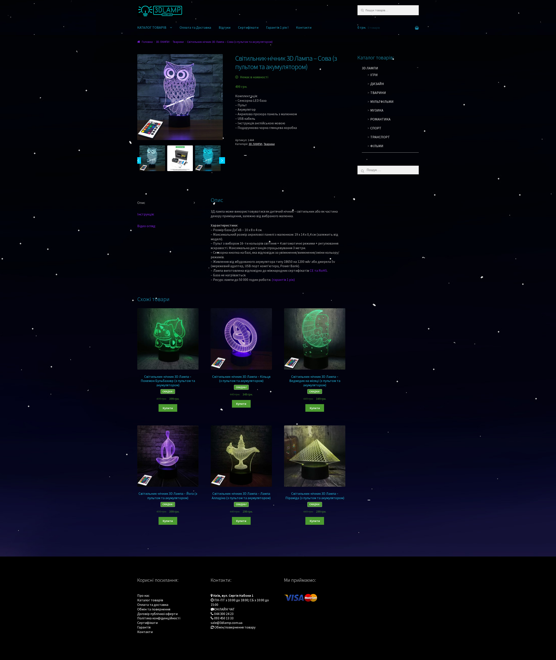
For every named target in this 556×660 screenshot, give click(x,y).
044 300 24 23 (223, 614)
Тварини (178, 42)
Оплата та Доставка (195, 27)
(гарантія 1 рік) (283, 279)
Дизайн (377, 84)
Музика (376, 110)
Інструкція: (145, 214)
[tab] (168, 203)
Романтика (380, 119)
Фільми (376, 146)
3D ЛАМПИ (162, 42)
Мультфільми (382, 101)
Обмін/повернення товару (234, 627)
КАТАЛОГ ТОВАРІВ (151, 27)
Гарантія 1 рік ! (277, 27)
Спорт (375, 128)
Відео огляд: (146, 226)
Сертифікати (248, 27)
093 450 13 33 (223, 618)
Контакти (303, 27)
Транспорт (380, 137)
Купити (168, 408)
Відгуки (224, 27)
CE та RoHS (318, 270)
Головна (147, 42)
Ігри (374, 75)
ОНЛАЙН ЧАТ (224, 609)
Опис (141, 202)
